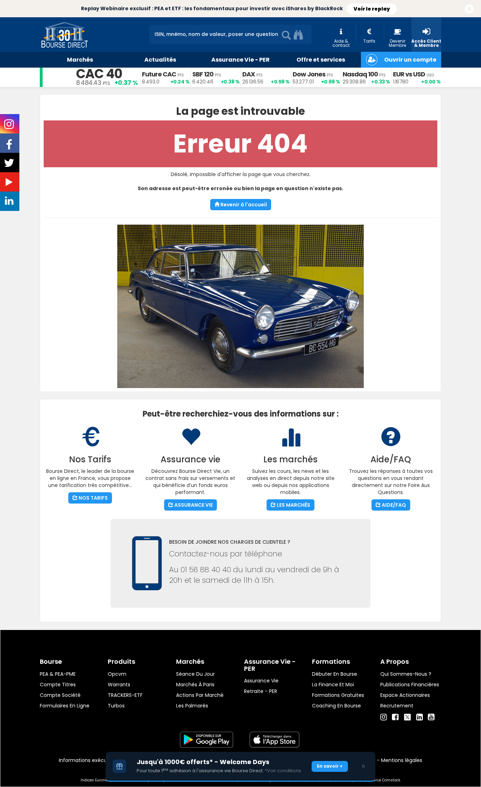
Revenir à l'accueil (243, 204)
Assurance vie (261, 680)
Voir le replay (372, 8)
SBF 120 (202, 74)
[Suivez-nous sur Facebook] (10, 146)
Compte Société (60, 695)
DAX (248, 74)
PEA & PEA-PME (58, 673)
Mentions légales (401, 760)
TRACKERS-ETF (125, 695)
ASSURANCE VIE (193, 504)
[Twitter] (407, 716)
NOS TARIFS (92, 497)
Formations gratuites (338, 695)
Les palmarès (192, 705)
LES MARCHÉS (293, 504)
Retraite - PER (260, 691)
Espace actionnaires (405, 695)
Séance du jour (195, 673)
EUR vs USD (409, 74)
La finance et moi (333, 684)
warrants (119, 684)
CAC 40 (99, 74)
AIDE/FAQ (393, 504)
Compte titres (58, 684)
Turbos (116, 705)
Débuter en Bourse (334, 673)
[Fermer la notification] (469, 9)
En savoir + (330, 766)
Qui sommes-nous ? (405, 673)
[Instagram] (383, 717)
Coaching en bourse (336, 705)
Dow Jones (309, 74)
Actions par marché (200, 695)
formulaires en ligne (64, 705)
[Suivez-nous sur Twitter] (10, 165)
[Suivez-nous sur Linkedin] (10, 202)
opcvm (117, 673)
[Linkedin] (419, 717)
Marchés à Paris (195, 684)
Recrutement (396, 705)
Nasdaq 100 (360, 74)
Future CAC (159, 74)
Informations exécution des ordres (101, 760)
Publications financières (409, 684)
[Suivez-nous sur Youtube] (10, 183)
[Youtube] (431, 717)
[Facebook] (395, 717)
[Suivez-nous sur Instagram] (9, 126)
